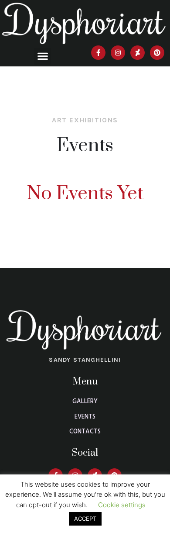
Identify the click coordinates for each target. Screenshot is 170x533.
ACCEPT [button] (85, 518)
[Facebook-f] (98, 52)
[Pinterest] (157, 52)
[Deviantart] (137, 52)
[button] (42, 56)
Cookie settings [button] (122, 505)
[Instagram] (118, 52)
